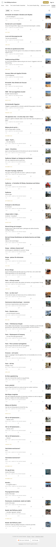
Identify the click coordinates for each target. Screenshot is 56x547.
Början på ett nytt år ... (12, 127)
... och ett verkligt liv (10, 16)
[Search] (49, 10)
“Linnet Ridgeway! (9, 75)
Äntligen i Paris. (9, 365)
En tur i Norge (9, 270)
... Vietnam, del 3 (9, 419)
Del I (6, 459)
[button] (2, 5)
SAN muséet (8, 185)
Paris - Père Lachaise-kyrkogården (16, 343)
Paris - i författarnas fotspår (14, 324)
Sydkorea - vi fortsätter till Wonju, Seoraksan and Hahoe (22, 183)
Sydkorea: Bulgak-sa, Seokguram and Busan (18, 158)
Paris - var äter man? (11, 293)
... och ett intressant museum (12, 313)
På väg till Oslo (9, 470)
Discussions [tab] (16, 10)
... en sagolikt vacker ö (10, 484)
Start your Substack (24, 540)
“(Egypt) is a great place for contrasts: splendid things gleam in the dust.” (23, 106)
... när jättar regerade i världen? (13, 512)
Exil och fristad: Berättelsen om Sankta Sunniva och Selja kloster (22, 238)
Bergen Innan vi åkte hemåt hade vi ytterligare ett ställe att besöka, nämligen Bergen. (22, 229)
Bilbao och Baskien (11, 405)
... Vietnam (8, 438)
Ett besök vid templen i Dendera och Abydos (18, 14)
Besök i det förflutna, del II (13, 522)
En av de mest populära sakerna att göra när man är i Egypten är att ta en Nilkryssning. (23, 62)
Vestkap (7, 259)
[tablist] (12, 10)
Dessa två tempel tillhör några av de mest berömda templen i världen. (22, 26)
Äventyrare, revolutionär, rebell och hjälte (18, 501)
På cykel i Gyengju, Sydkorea (14, 170)
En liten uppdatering (11, 376)
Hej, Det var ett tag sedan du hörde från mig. (16, 407)
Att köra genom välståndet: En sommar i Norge (17, 250)
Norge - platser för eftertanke (14, 257)
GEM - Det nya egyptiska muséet (15, 92)
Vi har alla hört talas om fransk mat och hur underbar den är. (20, 295)
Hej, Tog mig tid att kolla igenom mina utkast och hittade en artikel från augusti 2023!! (23, 51)
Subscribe (46, 2)
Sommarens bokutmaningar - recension (17, 302)
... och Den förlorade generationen (14, 336)
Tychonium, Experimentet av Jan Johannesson (16, 304)
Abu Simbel (8, 84)
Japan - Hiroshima (11, 149)
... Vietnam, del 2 (9, 428)
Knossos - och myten (11, 353)
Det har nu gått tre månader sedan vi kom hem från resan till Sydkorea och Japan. (24, 119)
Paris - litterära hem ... (12, 311)
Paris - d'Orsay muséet (12, 280)
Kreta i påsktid (9, 385)
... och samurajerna (10, 141)
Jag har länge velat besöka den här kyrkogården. (17, 345)
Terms (32, 536)
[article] (28, 17)
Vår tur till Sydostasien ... (13, 417)
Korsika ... (8, 482)
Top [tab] (11, 10)
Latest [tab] (7, 10)
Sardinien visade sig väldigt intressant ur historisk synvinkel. (20, 524)
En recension (8, 206)
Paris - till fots (9, 363)
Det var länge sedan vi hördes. (12, 129)
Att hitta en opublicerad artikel (14, 49)
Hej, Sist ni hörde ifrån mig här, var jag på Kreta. (17, 378)
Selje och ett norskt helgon (12, 241)
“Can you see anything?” (11, 38)
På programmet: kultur (12, 492)
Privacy (29, 536)
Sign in (52, 2)
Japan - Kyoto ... (10, 140)
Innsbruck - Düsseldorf (11, 216)
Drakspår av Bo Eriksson (12, 205)
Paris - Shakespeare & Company (15, 334)
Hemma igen (8, 194)
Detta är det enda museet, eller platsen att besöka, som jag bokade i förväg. (24, 282)
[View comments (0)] (19, 20)
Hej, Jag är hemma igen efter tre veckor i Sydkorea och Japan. (20, 172)
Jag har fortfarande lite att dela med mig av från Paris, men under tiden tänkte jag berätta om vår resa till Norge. (23, 272)
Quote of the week (10, 472)
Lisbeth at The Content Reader (16, 18)
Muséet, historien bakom (11, 93)
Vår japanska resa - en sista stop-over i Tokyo (19, 116)
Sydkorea (8, 192)
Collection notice (39, 536)
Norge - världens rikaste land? (14, 248)
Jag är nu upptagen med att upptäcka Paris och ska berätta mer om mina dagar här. (23, 355)
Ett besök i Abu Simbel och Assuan (16, 82)
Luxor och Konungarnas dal (13, 36)
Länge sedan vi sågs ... (12, 214)
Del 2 (6, 450)
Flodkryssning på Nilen (12, 59)
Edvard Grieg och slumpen (13, 226)
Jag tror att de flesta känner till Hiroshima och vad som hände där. (21, 151)
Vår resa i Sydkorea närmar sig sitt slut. (15, 160)
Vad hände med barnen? (12, 448)
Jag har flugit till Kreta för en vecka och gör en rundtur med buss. (21, 387)
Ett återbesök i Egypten (12, 104)
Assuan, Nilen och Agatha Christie (15, 73)
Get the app (35, 540)
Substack (21, 544)
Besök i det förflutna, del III (13, 510)
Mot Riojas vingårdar (11, 394)
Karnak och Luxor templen (13, 24)
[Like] (6, 29)
